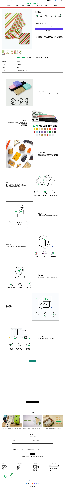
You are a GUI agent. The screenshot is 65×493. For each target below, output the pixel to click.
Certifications (19, 467)
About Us (18, 465)
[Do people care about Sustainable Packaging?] (53, 421)
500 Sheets (46, 23)
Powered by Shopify (32, 486)
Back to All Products (33, 401)
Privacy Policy (35, 456)
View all (32, 412)
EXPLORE (9, 390)
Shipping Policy (38, 57)
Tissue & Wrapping (4, 466)
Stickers (28, 5)
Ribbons (46, 5)
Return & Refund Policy (36, 467)
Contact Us (18, 469)
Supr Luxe (9, 5)
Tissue (23, 5)
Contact (3, 0)
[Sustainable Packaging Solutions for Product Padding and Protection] (32, 421)
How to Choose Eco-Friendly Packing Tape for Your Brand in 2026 (11, 429)
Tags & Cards (39, 5)
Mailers (18, 5)
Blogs (18, 466)
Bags (13, 5)
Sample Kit (56, 5)
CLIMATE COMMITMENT (36, 466)
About (5, 0)
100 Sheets (37, 23)
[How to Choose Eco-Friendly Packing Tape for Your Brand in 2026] (12, 421)
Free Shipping (39, 12)
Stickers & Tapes (4, 467)
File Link (26, 449)
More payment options (49, 30)
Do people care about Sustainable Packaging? (53, 428)
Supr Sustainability (29, 57)
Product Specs (21, 57)
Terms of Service (40, 456)
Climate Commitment (10, 0)
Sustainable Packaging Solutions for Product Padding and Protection (32, 429)
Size (36, 18)
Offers (51, 5)
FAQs (45, 57)
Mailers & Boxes (4, 465)
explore (24, 125)
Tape (33, 5)
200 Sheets (41, 23)
